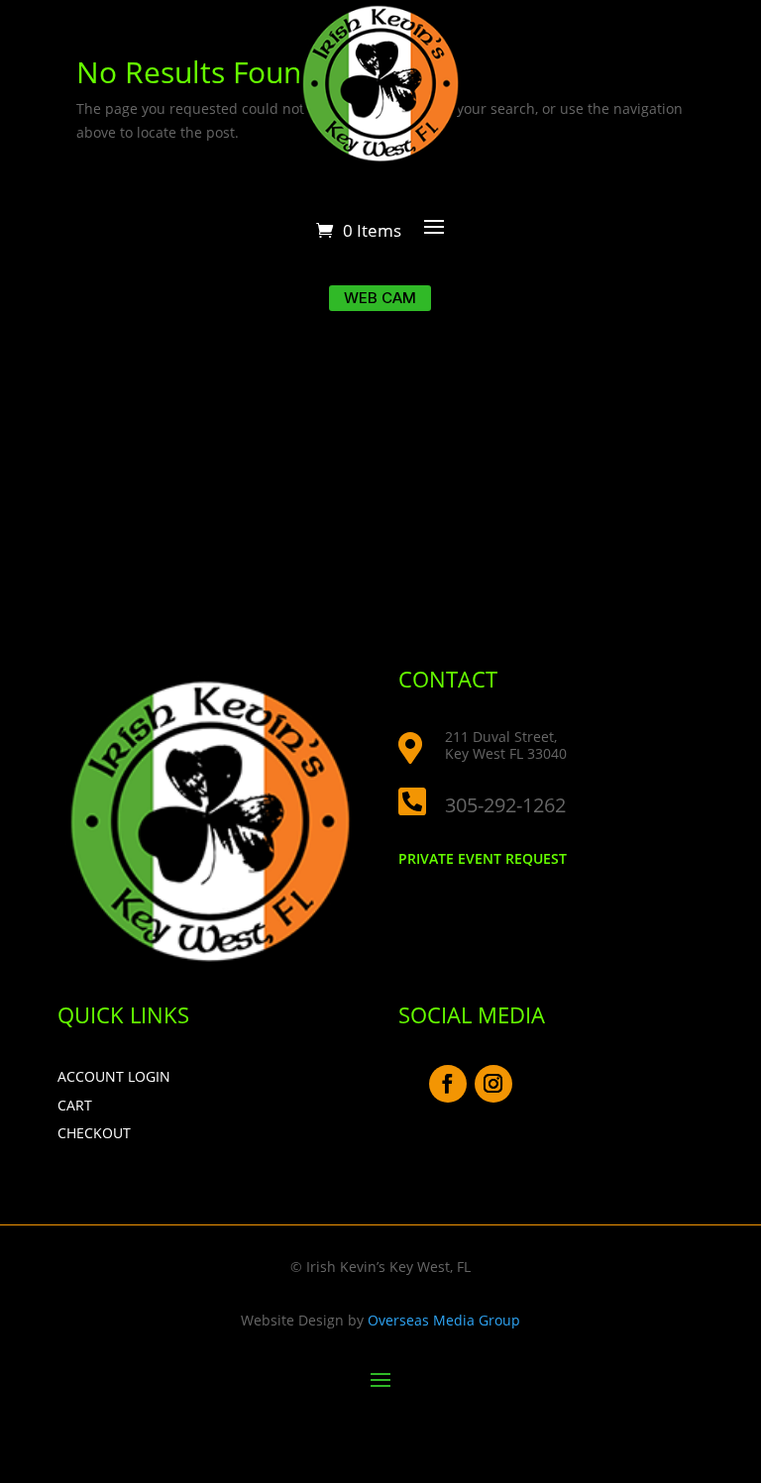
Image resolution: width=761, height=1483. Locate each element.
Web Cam (380, 297)
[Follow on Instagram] (493, 1084)
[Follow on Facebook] (448, 1084)
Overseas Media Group (444, 1320)
